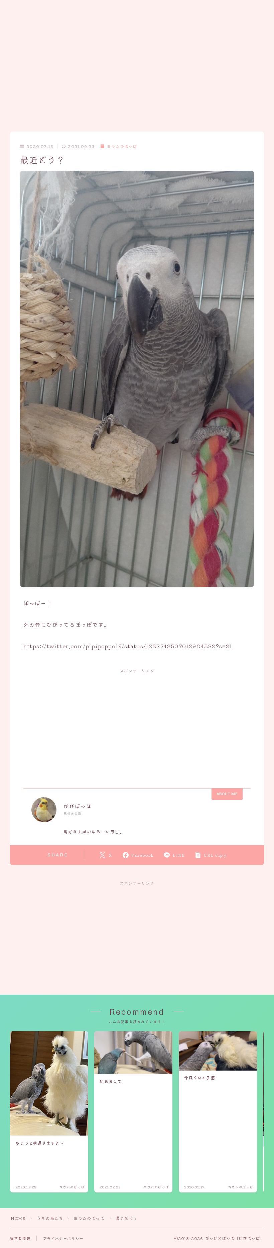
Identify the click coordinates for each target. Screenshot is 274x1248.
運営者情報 (20, 1238)
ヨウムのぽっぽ (122, 146)
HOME (18, 1218)
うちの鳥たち (50, 1218)
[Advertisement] (137, 47)
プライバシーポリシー (63, 1238)
